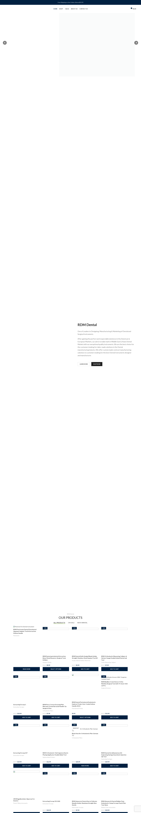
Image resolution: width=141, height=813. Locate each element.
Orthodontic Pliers (48, 711)
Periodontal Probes (77, 708)
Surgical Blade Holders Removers (81, 660)
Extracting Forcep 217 (20, 753)
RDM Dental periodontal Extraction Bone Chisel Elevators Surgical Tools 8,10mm (54, 658)
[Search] (123, 9)
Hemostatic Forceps (77, 807)
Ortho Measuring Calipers (108, 662)
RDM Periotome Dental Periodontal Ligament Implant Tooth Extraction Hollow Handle (24, 631)
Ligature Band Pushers (49, 757)
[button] (85, 669)
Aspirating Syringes (106, 759)
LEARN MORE (84, 364)
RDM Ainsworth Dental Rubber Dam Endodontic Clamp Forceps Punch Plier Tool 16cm (113, 803)
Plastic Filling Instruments (20, 803)
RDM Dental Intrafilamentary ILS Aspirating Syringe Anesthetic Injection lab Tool (113, 754)
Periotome (16, 635)
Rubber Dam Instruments (108, 807)
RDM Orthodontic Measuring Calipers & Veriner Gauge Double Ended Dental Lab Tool (114, 658)
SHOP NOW (96, 364)
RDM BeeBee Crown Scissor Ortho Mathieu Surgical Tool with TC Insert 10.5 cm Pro (114, 683)
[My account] (127, 9)
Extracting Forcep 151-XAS (51, 801)
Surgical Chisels (47, 662)
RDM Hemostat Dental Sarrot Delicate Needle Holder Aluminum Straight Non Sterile (84, 803)
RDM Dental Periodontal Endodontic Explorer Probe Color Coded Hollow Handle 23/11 (84, 704)
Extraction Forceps (18, 707)
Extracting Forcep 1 (19, 704)
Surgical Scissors (106, 688)
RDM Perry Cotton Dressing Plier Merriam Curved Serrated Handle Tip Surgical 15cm (54, 706)
